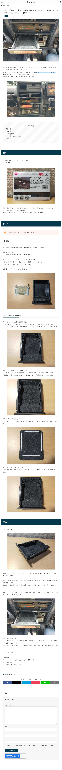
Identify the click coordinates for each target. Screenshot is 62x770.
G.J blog (31, 2)
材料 (9, 129)
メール (7, 733)
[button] (7, 682)
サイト (6, 739)
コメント (8, 705)
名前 (7, 726)
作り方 (10, 131)
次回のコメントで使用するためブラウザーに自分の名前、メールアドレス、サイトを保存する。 (31, 745)
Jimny (6, 674)
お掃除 (13, 134)
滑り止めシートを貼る (16, 136)
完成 (9, 138)
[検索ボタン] (60, 2)
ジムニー (13, 674)
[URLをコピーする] (54, 682)
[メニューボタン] (2, 2)
